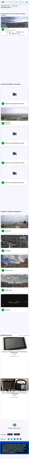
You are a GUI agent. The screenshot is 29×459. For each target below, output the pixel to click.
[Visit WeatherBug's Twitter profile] (9, 439)
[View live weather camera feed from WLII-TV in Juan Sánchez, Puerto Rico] (14, 22)
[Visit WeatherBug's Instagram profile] (18, 439)
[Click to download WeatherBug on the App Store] (10, 434)
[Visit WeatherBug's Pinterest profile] (20, 439)
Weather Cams (5, 6)
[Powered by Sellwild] (26, 335)
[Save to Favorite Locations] (6, 2)
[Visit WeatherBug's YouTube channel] (12, 439)
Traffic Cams (14, 6)
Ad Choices (12, 452)
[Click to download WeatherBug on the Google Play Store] (17, 434)
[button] (27, 443)
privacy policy (5, 449)
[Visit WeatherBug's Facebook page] (15, 439)
